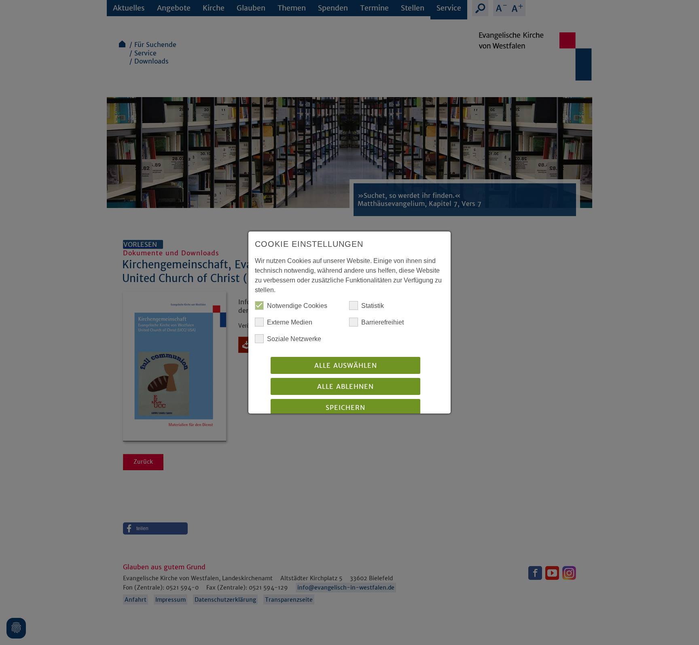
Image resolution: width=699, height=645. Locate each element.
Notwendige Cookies (297, 305)
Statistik (372, 305)
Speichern (345, 407)
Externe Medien (289, 322)
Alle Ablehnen (345, 386)
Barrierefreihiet (382, 322)
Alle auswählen (345, 365)
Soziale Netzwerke (294, 338)
